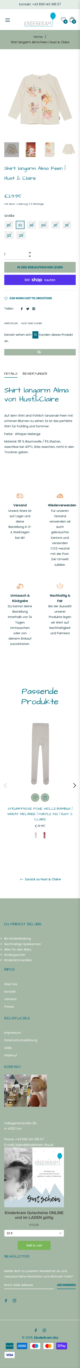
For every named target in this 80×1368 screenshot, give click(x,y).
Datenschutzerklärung (20, 1040)
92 (20, 225)
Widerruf (10, 1055)
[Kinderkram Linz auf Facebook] (6, 1300)
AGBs (8, 1048)
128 (21, 235)
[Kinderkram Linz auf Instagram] (14, 1300)
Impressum (12, 1033)
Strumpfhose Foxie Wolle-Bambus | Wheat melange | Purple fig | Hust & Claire (40, 814)
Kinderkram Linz (46, 1337)
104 (43, 225)
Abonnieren (66, 1285)
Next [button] (74, 785)
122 (9, 235)
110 (55, 225)
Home (38, 37)
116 (67, 225)
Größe (9, 216)
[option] (40, 785)
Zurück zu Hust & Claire (42, 879)
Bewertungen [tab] (35, 373)
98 (31, 225)
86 (9, 225)
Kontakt (10, 991)
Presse (9, 1006)
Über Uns (10, 984)
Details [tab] (10, 373)
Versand (10, 999)
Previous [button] (5, 785)
